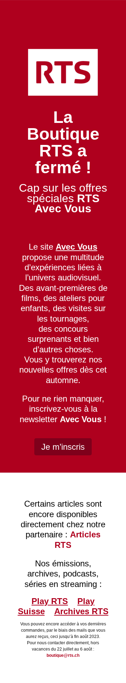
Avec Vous (81, 419)
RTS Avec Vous (67, 203)
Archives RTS (81, 611)
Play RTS (49, 601)
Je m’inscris (63, 446)
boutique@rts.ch (63, 655)
